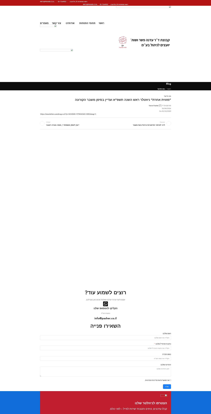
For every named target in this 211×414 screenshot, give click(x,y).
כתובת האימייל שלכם (163, 344)
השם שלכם (167, 333)
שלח (167, 386)
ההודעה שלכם (166, 365)
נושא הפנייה (166, 354)
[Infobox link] (137, 402)
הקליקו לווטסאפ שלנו (105, 308)
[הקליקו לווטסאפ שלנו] (105, 304)
